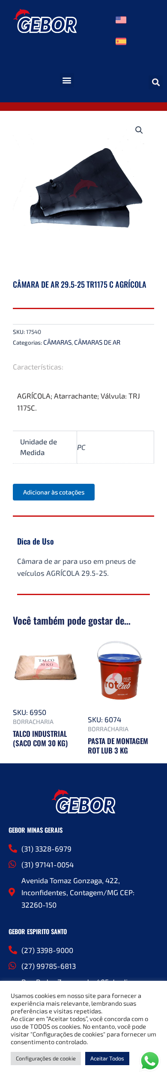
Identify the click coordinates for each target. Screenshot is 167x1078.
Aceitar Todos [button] (107, 1058)
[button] (67, 80)
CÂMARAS (57, 342)
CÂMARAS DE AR (97, 342)
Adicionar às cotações (53, 492)
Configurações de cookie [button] (46, 1058)
